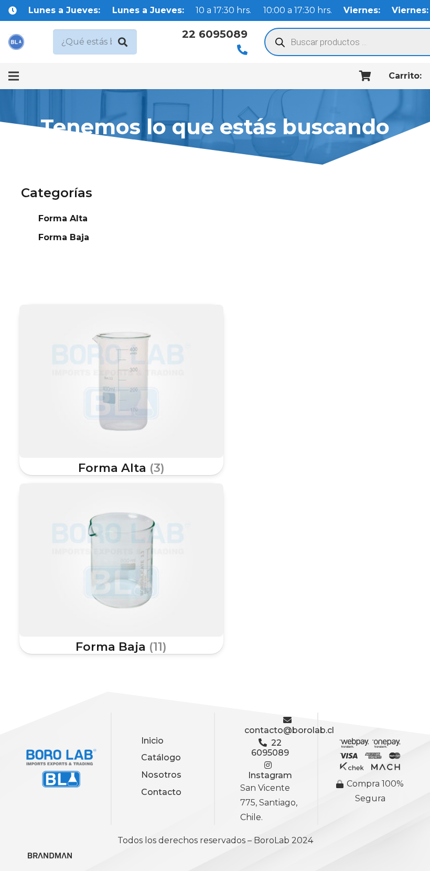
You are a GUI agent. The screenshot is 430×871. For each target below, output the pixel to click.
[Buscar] (123, 42)
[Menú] (14, 76)
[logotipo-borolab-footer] (59, 768)
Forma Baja (63, 237)
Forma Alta (63, 218)
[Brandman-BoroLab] (50, 859)
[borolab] (16, 42)
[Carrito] (365, 76)
